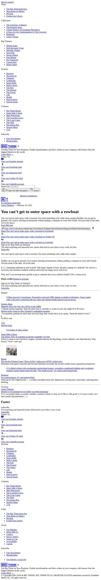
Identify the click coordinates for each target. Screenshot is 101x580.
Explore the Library (14, 16)
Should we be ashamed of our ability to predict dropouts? (24, 392)
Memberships (11, 141)
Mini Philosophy (13, 115)
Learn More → (7, 154)
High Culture (11, 85)
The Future (11, 92)
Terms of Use (11, 539)
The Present (11, 90)
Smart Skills (11, 83)
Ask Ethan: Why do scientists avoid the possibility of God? (25, 337)
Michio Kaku (11, 46)
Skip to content (7, 2)
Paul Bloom (11, 57)
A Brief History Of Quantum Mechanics (23, 30)
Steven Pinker (12, 55)
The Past (10, 88)
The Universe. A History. (16, 25)
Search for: (5, 186)
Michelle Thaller (13, 50)
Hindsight (10, 34)
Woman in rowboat (21, 279)
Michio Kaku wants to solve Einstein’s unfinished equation (25, 311)
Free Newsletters (13, 139)
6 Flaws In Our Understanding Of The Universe (26, 32)
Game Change (12, 37)
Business (10, 73)
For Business (6, 203)
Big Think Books (13, 111)
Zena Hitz (10, 53)
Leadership (11, 81)
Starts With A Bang (14, 113)
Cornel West (11, 62)
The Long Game (13, 120)
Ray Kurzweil (12, 60)
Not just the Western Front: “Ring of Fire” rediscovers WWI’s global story (31, 361)
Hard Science (11, 99)
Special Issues (12, 102)
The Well (10, 123)
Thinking (10, 78)
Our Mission (11, 530)
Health (9, 97)
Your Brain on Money (15, 11)
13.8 (8, 130)
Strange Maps (12, 127)
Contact (9, 534)
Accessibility (11, 541)
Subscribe (16, 203)
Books (3, 359)
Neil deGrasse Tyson (15, 48)
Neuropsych (11, 76)
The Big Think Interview (16, 9)
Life (8, 95)
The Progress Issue (14, 27)
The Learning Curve (14, 118)
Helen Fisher (11, 65)
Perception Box (12, 125)
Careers (9, 544)
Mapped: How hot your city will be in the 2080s (21, 306)
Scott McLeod (7, 225)
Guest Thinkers (7, 205)
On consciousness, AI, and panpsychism (17, 377)
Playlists (9, 14)
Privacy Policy (12, 537)
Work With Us (12, 532)
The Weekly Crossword (16, 559)
